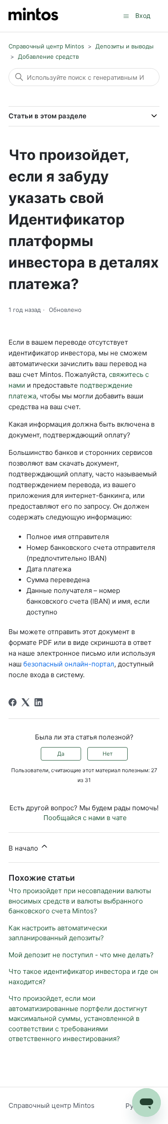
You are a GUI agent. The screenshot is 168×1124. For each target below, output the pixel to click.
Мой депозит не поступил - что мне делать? (81, 955)
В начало (24, 848)
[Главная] (33, 16)
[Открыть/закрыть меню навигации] (126, 15)
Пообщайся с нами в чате (85, 817)
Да (61, 753)
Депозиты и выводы (124, 46)
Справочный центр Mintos (46, 46)
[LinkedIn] (38, 702)
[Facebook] (13, 702)
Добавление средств (48, 56)
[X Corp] (26, 702)
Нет (107, 753)
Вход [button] (143, 15)
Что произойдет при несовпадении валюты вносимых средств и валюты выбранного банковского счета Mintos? (80, 900)
